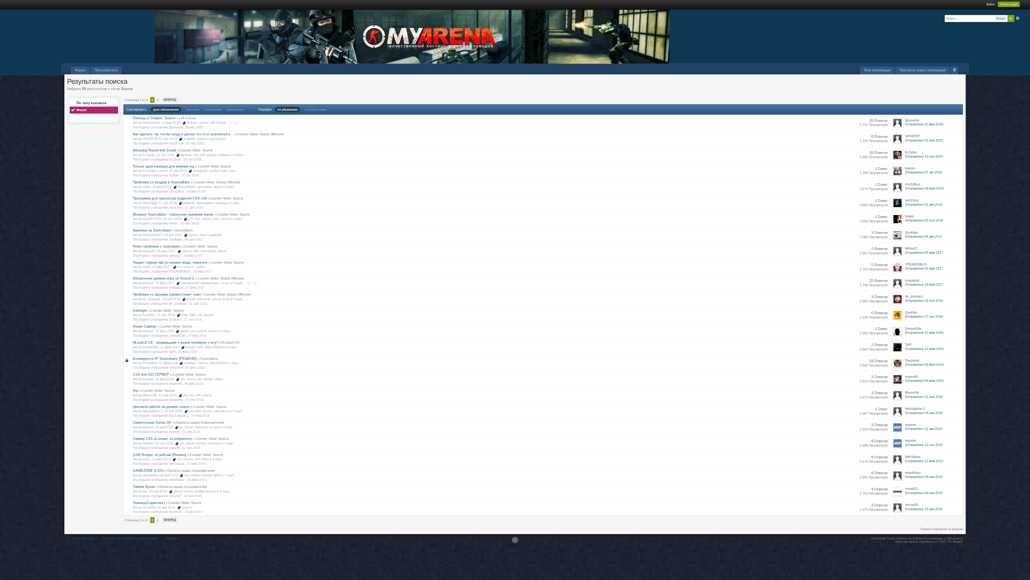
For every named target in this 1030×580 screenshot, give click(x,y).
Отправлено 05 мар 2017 (924, 253)
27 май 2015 (196, 464)
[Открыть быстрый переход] (954, 70)
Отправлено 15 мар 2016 (924, 333)
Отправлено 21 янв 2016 (924, 397)
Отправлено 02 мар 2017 (924, 268)
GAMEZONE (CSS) (148, 471)
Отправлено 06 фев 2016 (924, 381)
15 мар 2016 (197, 336)
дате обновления (166, 109)
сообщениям (213, 109)
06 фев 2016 (193, 384)
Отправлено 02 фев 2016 (924, 365)
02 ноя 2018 (189, 223)
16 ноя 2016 (198, 304)
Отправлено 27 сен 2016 (924, 316)
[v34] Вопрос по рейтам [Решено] (159, 455)
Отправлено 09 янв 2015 (924, 477)
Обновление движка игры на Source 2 (163, 278)
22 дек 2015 (191, 432)
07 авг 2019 (190, 175)
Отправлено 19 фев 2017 (924, 285)
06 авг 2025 (194, 127)
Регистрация (1008, 4)
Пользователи (105, 70)
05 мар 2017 (193, 256)
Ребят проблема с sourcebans (157, 246)
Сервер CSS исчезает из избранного (162, 439)
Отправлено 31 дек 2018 (924, 204)
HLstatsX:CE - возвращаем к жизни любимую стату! (175, 342)
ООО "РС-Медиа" (951, 541)
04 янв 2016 (200, 416)
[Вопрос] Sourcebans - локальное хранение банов (173, 214)
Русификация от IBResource (943, 538)
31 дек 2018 (194, 207)
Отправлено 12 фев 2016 (924, 349)
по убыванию (287, 109)
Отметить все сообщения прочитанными (130, 538)
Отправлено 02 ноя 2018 (924, 220)
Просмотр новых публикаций (922, 70)
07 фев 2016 (195, 367)
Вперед (170, 99)
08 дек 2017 (194, 239)
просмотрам (235, 109)
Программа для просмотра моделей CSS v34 (170, 198)
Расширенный (1018, 18)
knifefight (140, 311)
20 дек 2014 (194, 512)
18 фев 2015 (196, 480)
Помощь (171, 538)
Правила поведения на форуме (941, 529)
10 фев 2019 (195, 191)
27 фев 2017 (195, 287)
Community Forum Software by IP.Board (897, 538)
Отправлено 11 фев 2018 (924, 124)
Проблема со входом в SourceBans (161, 182)
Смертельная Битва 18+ (152, 423)
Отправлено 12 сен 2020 (924, 156)
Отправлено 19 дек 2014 (924, 509)
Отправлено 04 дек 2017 (924, 236)
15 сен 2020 (192, 159)
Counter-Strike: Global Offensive (260, 134)
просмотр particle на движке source (161, 407)
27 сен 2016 (193, 319)
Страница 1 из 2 (136, 100)
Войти (991, 4)
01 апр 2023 (195, 143)
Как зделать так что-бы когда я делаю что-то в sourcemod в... (183, 134)
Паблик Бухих (144, 487)
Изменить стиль (83, 538)
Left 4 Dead (187, 118)
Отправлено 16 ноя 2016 (924, 301)
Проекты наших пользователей (200, 423)
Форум (80, 70)
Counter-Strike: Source (196, 150)
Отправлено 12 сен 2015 (924, 445)
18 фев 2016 (187, 352)
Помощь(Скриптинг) (149, 503)
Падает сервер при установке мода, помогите (170, 262)
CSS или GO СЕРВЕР (151, 374)
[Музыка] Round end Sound (154, 150)
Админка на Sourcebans (152, 230)
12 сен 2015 (191, 448)
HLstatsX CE (230, 343)
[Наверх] (515, 540)
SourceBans (184, 230)
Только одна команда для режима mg (163, 166)
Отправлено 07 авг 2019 (923, 172)
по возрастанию (316, 109)
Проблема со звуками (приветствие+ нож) (167, 294)
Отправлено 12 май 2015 (924, 461)
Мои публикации (877, 70)
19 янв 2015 (193, 496)
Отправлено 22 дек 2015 (924, 429)
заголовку (193, 109)
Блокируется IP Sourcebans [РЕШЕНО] (165, 359)
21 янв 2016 (195, 400)
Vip (135, 391)
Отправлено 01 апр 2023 (924, 140)
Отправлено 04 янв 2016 (924, 413)
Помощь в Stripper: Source (154, 118)
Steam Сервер (144, 326)
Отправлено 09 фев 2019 (924, 188)
